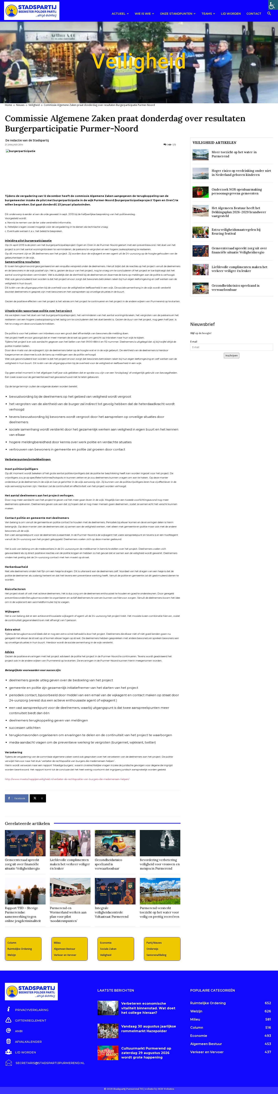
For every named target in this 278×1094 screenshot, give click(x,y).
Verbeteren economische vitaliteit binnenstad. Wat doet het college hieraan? (148, 1008)
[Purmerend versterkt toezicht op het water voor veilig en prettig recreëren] (160, 891)
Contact (253, 14)
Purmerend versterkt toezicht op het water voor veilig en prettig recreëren (159, 912)
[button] (269, 14)
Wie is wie (143, 14)
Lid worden (231, 14)
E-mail (193, 341)
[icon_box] (26, 1009)
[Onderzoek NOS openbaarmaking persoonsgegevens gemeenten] (201, 192)
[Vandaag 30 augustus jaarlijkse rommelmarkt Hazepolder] (107, 1031)
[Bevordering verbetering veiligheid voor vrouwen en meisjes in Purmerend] (160, 843)
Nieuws (20, 105)
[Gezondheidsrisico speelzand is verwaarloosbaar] (115, 843)
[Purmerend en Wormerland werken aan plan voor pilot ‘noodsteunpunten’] (70, 891)
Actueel (119, 14)
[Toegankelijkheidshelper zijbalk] (273, 5)
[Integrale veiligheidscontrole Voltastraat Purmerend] (115, 891)
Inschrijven (231, 355)
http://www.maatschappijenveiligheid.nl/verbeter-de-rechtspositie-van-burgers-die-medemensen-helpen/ (67, 779)
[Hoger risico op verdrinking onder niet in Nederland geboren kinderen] (201, 173)
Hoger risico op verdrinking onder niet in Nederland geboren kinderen (241, 173)
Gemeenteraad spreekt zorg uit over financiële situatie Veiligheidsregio (22, 864)
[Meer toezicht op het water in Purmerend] (201, 154)
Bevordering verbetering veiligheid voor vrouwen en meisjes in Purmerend (160, 864)
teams (206, 14)
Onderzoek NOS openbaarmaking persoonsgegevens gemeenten (237, 191)
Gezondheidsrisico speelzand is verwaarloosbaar (108, 864)
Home (8, 105)
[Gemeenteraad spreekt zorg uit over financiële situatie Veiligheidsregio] (25, 843)
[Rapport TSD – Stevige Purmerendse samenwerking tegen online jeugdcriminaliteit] (25, 891)
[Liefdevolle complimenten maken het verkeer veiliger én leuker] (70, 843)
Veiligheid (34, 105)
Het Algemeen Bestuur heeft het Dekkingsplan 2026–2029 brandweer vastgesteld (239, 212)
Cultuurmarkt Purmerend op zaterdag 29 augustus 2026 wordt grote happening (146, 1053)
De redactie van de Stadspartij (27, 140)
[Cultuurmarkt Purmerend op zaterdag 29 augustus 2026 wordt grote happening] (107, 1053)
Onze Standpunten (176, 14)
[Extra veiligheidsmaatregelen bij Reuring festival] (201, 232)
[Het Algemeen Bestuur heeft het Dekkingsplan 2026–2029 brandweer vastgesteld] (201, 210)
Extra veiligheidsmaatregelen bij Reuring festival (236, 232)
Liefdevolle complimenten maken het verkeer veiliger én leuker (70, 864)
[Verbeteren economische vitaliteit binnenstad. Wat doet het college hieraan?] (107, 1008)
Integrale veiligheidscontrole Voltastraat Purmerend (111, 912)
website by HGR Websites (159, 1088)
